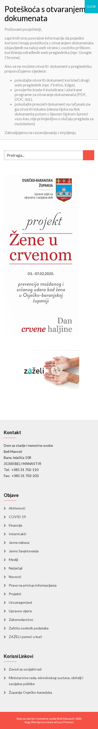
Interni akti (17, 534)
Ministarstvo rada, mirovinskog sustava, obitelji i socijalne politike (46, 681)
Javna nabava (19, 542)
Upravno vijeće (20, 611)
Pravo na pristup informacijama (33, 585)
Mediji (13, 559)
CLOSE (91, 6)
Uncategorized (20, 602)
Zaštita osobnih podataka (28, 628)
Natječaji (15, 568)
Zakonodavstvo (21, 619)
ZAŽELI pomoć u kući (25, 637)
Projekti (15, 594)
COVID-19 (17, 517)
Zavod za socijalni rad (25, 669)
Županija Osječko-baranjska (30, 692)
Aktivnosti (17, 508)
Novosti (15, 577)
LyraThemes (65, 722)
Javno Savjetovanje (24, 551)
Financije (15, 525)
